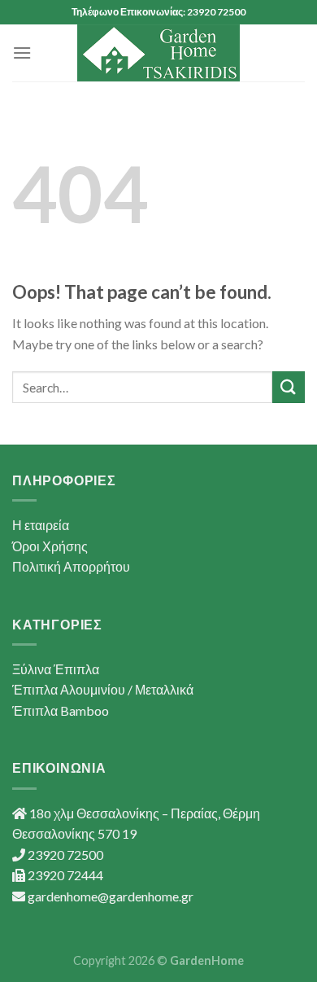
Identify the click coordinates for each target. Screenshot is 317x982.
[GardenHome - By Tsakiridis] (158, 52)
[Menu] (22, 52)
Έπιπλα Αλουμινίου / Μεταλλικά (102, 689)
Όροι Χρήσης (50, 546)
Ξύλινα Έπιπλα (55, 669)
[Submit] (288, 387)
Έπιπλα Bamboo (60, 710)
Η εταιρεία (40, 525)
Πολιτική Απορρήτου (71, 566)
